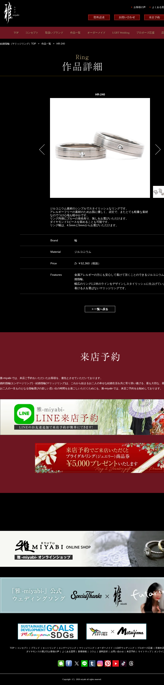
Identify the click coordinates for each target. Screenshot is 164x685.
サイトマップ (144, 651)
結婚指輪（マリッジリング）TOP (18, 43)
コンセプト (31, 32)
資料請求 (103, 651)
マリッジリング (86, 648)
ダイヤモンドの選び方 (37, 651)
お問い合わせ (117, 651)
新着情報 (82, 651)
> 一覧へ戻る (100, 309)
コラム (93, 651)
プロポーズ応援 (145, 32)
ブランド (35, 648)
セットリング (49, 648)
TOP (16, 32)
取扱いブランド (54, 32)
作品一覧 (75, 32)
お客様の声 (140, 7)
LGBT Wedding (121, 32)
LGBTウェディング (124, 648)
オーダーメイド (96, 32)
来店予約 (131, 651)
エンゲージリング (67, 648)
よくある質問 (68, 651)
